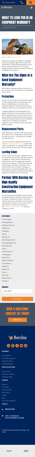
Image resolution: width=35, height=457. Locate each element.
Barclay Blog (15, 25)
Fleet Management (7, 240)
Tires (3, 272)
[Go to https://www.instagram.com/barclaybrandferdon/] (25, 345)
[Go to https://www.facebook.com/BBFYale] (17, 345)
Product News (6, 251)
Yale (3, 234)
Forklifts (4, 228)
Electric (4, 275)
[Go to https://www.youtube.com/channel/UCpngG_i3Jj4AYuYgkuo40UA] (21, 345)
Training (4, 231)
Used (3, 249)
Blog (8, 25)
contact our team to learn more (14, 207)
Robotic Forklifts (7, 260)
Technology (5, 254)
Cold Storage (6, 219)
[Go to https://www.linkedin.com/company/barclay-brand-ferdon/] (8, 345)
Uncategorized (6, 222)
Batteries (4, 269)
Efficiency (5, 237)
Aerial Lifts (5, 257)
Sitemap (23, 430)
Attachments (6, 278)
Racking (4, 281)
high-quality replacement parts (15, 144)
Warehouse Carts (7, 225)
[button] (17, 299)
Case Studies (6, 263)
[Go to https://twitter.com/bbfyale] (12, 346)
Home (4, 25)
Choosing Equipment (8, 243)
